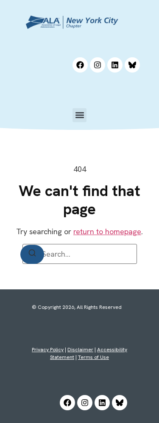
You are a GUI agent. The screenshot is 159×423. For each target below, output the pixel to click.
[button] (79, 115)
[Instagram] (97, 65)
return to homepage (107, 231)
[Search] (32, 254)
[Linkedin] (115, 65)
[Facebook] (80, 65)
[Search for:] (79, 254)
